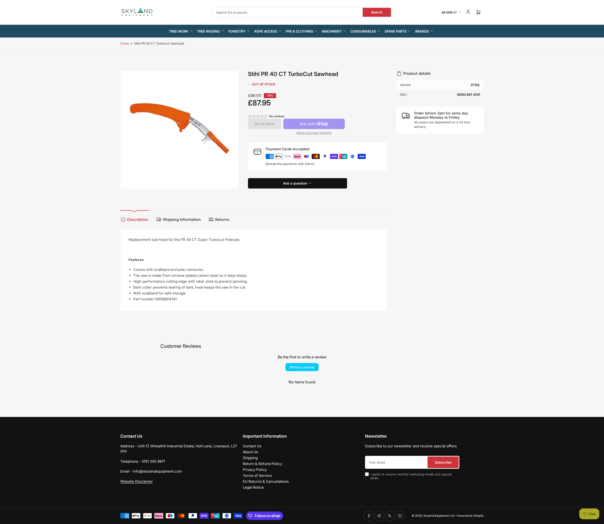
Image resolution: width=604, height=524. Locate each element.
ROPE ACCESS (265, 31)
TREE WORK (178, 31)
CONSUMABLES (363, 31)
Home (124, 43)
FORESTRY (237, 31)
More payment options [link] (314, 133)
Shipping (250, 458)
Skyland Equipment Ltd (438, 515)
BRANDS (422, 31)
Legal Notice (253, 487)
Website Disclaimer (136, 481)
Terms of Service (257, 475)
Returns (222, 219)
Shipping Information (182, 219)
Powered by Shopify (470, 515)
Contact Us (252, 446)
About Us (250, 452)
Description (137, 219)
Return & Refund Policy (262, 463)
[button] (258, 116)
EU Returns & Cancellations (266, 481)
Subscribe (443, 462)
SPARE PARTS (396, 31)
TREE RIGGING (208, 31)
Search (376, 12)
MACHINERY (332, 31)
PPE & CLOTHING (299, 31)
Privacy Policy (255, 469)
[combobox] (302, 12)
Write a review (302, 367)
